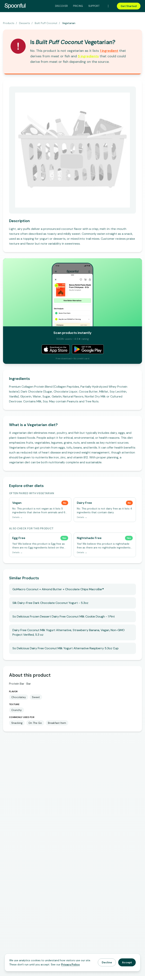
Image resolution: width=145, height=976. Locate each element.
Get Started (129, 6)
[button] (109, 50)
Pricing (78, 6)
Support (93, 6)
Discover (61, 6)
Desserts (24, 23)
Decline (107, 962)
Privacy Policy (70, 964)
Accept (127, 962)
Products (8, 23)
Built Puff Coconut (46, 23)
